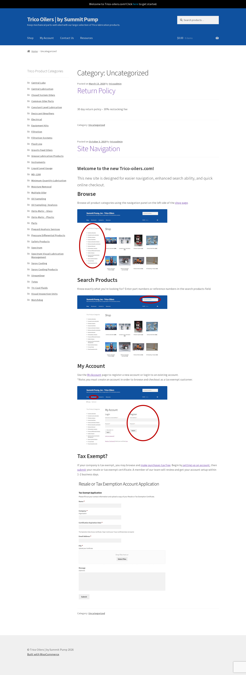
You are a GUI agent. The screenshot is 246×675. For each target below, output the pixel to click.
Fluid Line (36, 144)
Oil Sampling (38, 198)
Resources (86, 38)
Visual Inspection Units (44, 293)
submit (81, 469)
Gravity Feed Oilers (42, 150)
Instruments (38, 162)
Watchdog (37, 300)
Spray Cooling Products (44, 269)
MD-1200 (36, 174)
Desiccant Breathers (42, 113)
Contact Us (67, 38)
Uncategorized (96, 125)
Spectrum (36, 247)
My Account (47, 38)
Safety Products (40, 241)
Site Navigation (98, 148)
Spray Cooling (39, 263)
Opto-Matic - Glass (42, 211)
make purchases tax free (156, 465)
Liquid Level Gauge (41, 168)
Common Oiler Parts (42, 101)
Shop (30, 38)
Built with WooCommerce (43, 654)
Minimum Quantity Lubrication (48, 180)
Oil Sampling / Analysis (44, 204)
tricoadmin (115, 83)
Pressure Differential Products (48, 235)
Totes (34, 281)
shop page (181, 203)
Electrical (36, 119)
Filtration (36, 131)
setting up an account (196, 465)
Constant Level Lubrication (46, 107)
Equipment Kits (40, 125)
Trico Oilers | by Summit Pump (62, 19)
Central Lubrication (42, 89)
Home (35, 51)
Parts (34, 223)
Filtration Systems (41, 137)
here (135, 4)
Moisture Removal (41, 186)
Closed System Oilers (43, 95)
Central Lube (38, 82)
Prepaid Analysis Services (45, 229)
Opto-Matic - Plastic (42, 217)
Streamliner (38, 275)
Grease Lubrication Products (47, 156)
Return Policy (96, 90)
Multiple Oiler (38, 192)
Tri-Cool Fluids (39, 287)
